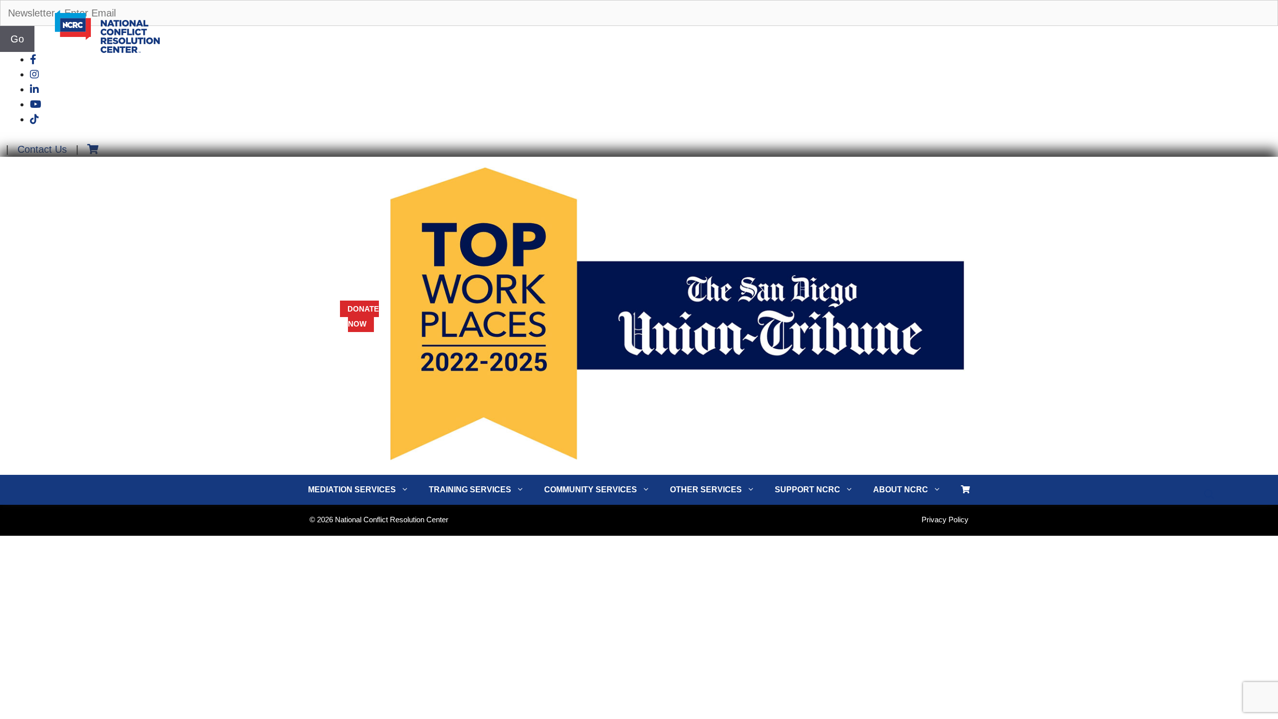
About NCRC (900, 489)
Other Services (706, 489)
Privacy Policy (945, 519)
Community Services (590, 489)
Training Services (470, 489)
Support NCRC (807, 489)
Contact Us (42, 149)
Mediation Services (352, 489)
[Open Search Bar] (1209, 494)
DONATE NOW (363, 316)
